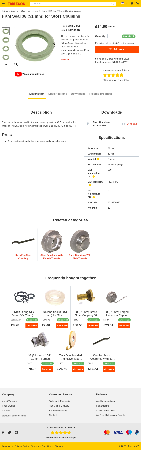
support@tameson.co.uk (14, 416)
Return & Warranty (58, 410)
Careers (6, 410)
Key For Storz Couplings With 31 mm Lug (101, 359)
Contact (53, 415)
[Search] (113, 4)
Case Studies (8, 406)
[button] (3, 3)
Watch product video (33, 74)
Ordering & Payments (59, 401)
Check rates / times (105, 410)
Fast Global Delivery (59, 406)
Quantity (100, 36)
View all (65, 59)
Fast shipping (102, 406)
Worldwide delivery (105, 401)
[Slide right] (16, 45)
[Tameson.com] (17, 3)
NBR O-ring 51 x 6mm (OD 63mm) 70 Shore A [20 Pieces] (24, 315)
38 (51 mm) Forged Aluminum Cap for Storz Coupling (117, 315)
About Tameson (9, 401)
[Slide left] (54, 45)
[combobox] (73, 4)
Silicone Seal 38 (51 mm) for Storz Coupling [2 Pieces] (55, 315)
